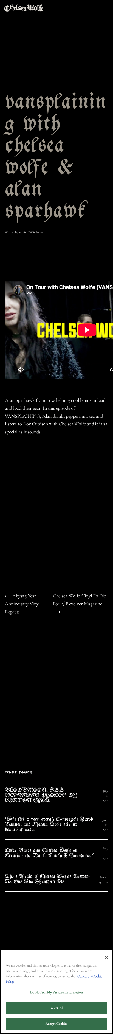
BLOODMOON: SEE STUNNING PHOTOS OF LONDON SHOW (41, 796)
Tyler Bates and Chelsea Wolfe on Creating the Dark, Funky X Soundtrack (49, 853)
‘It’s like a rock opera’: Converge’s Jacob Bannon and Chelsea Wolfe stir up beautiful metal (49, 825)
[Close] (106, 957)
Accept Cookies (56, 1023)
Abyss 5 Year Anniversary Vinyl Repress (22, 604)
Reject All (56, 1008)
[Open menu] (106, 8)
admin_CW (25, 232)
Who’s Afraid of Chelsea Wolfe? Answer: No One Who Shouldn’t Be (47, 879)
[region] (56, 992)
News (39, 232)
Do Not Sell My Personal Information (56, 992)
